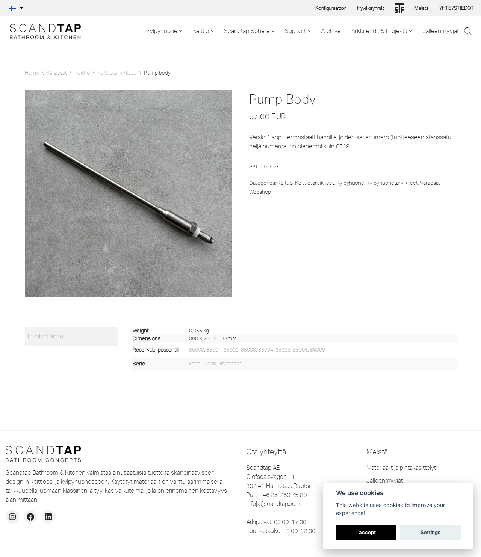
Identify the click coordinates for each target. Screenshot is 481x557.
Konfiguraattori (330, 8)
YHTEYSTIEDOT (456, 8)
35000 (196, 349)
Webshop (260, 192)
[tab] (71, 336)
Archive (331, 31)
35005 (282, 349)
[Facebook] (30, 517)
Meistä (421, 8)
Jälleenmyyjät (440, 31)
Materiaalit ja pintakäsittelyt (401, 467)
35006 (300, 349)
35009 (317, 349)
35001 (213, 349)
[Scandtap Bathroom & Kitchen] (43, 31)
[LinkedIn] (48, 517)
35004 (265, 349)
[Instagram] (12, 517)
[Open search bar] (468, 31)
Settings (430, 532)
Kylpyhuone (350, 183)
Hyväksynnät (370, 8)
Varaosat (57, 72)
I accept (366, 532)
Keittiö (82, 72)
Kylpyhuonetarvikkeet (392, 183)
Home (32, 72)
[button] (16, 7)
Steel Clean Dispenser (215, 363)
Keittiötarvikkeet (116, 72)
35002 (231, 349)
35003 (248, 349)
